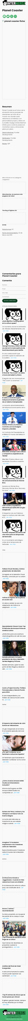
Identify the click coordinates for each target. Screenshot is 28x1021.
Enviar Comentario (10, 300)
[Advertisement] (14, 160)
